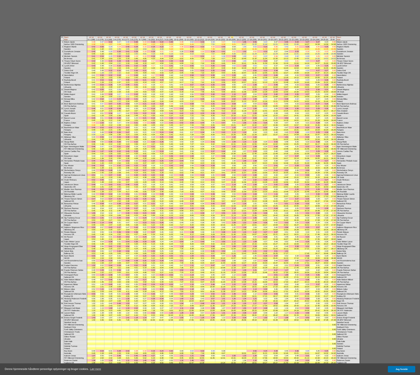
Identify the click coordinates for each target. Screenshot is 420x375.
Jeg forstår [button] (402, 369)
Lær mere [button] (95, 369)
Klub (66, 39)
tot (93, 37)
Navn (66, 37)
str (90, 37)
